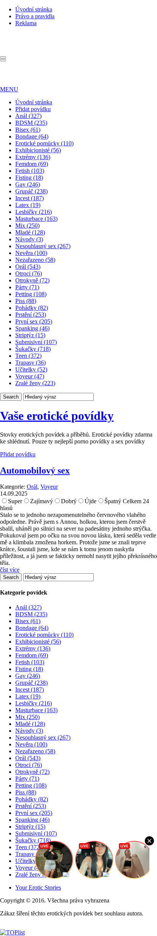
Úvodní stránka (33, 9)
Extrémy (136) (32, 157)
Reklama (26, 23)
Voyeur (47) (29, 376)
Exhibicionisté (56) (38, 150)
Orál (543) (27, 266)
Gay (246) (27, 184)
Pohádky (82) (31, 308)
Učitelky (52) (31, 369)
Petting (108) (30, 294)
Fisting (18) (29, 177)
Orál (32, 486)
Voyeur (49, 486)
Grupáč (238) (31, 191)
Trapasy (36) (30, 362)
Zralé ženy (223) (35, 383)
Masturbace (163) (36, 218)
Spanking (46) (32, 328)
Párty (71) (27, 287)
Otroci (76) (28, 273)
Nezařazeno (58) (35, 260)
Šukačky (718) (33, 349)
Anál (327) (28, 116)
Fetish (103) (29, 170)
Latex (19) (27, 205)
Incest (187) (29, 198)
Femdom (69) (31, 164)
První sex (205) (33, 321)
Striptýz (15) (30, 335)
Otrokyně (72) (32, 280)
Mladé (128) (30, 232)
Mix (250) (27, 225)
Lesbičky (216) (33, 212)
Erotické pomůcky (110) (44, 143)
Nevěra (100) (31, 253)
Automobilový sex (35, 470)
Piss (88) (25, 301)
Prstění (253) (30, 314)
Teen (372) (28, 355)
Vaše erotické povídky (57, 416)
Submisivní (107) (36, 342)
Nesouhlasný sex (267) (42, 246)
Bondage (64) (31, 136)
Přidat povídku (33, 109)
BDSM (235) (31, 123)
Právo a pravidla (34, 16)
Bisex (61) (27, 129)
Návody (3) (29, 239)
